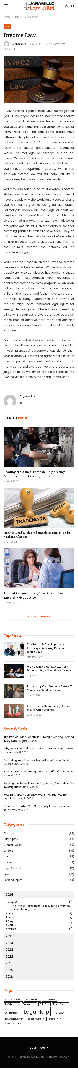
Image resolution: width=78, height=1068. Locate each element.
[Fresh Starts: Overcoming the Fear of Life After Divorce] (14, 711)
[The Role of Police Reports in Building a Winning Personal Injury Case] (14, 649)
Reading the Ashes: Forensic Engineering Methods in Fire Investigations (34, 474)
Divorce (8, 851)
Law (7, 26)
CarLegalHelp (29, 1004)
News (7, 874)
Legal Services (12, 868)
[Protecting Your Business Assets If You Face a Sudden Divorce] (14, 691)
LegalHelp (36, 1011)
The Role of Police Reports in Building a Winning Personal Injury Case (46, 648)
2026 (9, 894)
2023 (9, 949)
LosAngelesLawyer (14, 1019)
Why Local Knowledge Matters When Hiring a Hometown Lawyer (50, 668)
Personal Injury (13, 880)
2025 (9, 936)
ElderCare (44, 1004)
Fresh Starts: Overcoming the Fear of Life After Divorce (49, 707)
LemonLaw (59, 1013)
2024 (9, 943)
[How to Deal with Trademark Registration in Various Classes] (39, 508)
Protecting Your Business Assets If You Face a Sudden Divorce (49, 688)
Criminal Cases (13, 845)
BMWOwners (49, 999)
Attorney (9, 833)
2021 (9, 963)
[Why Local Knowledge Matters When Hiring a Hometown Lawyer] (14, 671)
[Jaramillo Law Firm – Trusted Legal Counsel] (39, 6)
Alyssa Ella (20, 44)
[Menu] (6, 6)
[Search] (72, 6)
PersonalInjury (54, 1019)
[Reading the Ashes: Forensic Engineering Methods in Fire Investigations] (39, 447)
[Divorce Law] (39, 79)
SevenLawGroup (13, 1023)
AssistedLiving (32, 999)
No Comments (57, 44)
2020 (9, 969)
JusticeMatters (12, 1013)
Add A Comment (39, 616)
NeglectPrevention (35, 1019)
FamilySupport (60, 1004)
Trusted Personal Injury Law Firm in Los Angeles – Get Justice (33, 595)
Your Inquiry (39, 1047)
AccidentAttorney (13, 999)
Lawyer (8, 862)
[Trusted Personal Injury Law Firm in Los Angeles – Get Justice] (39, 568)
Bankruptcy (11, 839)
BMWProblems (12, 1004)
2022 (9, 956)
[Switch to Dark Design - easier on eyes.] (66, 6)
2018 (9, 976)
